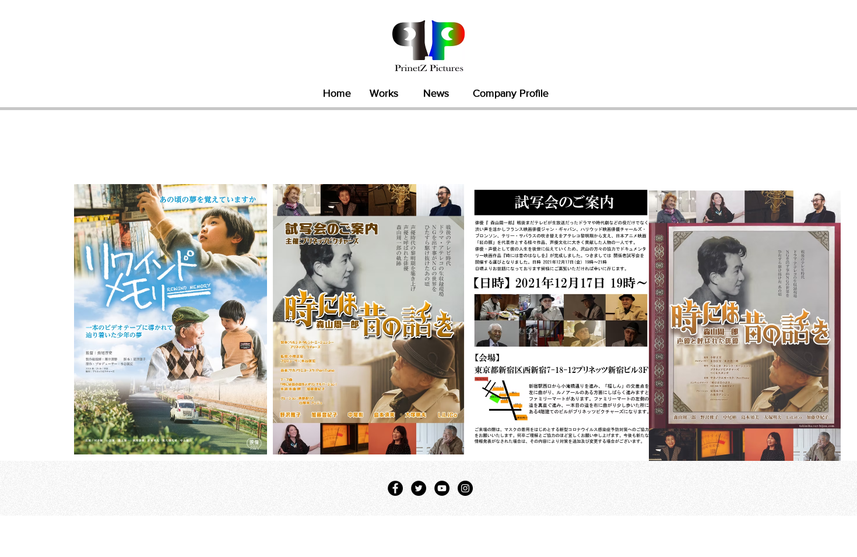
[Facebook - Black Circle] (395, 488)
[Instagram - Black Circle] (465, 488)
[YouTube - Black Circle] (441, 488)
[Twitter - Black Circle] (418, 488)
